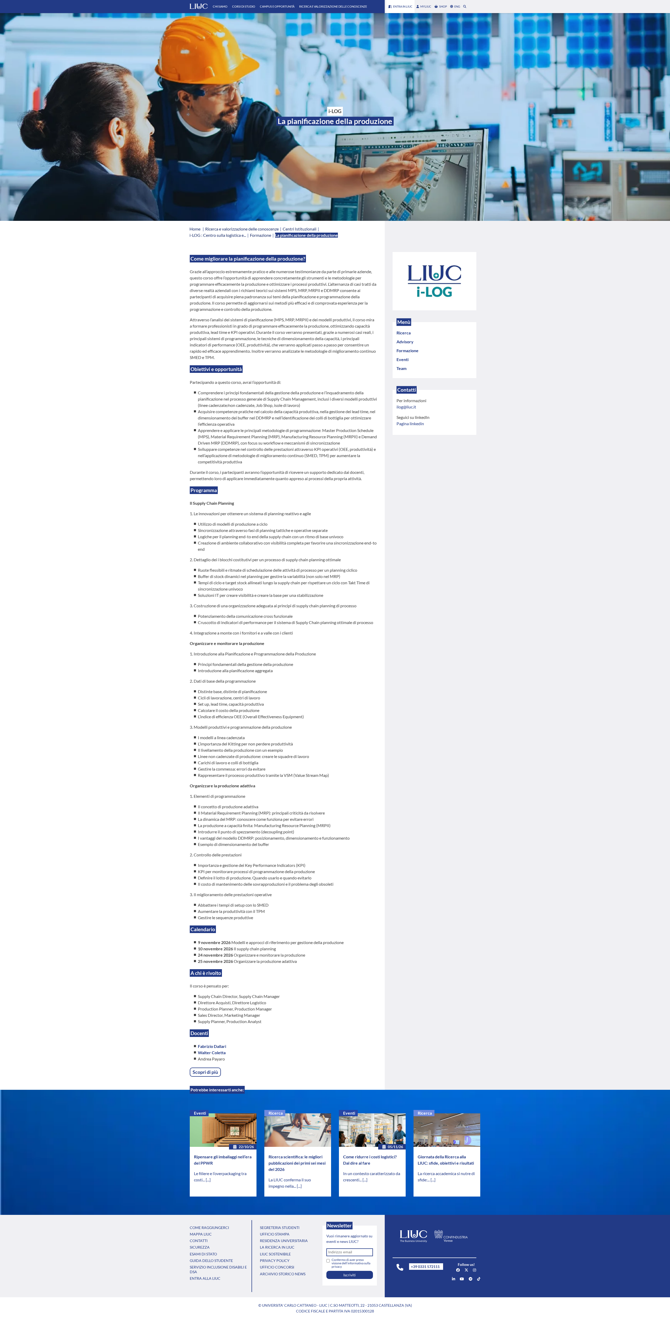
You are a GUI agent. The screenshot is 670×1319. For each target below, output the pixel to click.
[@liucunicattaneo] (478, 1279)
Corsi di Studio (243, 6)
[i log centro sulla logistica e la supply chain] (434, 280)
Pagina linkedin (410, 423)
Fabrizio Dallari (212, 1046)
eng (457, 6)
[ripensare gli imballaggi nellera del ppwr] (223, 1130)
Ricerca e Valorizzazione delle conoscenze (333, 6)
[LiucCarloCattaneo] (462, 1279)
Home (194, 228)
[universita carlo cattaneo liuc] (453, 1279)
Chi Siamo (220, 6)
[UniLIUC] (458, 1270)
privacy (337, 1266)
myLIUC (425, 6)
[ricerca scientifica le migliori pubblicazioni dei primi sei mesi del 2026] (297, 1130)
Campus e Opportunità (277, 6)
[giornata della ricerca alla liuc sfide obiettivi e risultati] (447, 1130)
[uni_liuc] (474, 1270)
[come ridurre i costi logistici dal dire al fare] (372, 1130)
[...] (208, 1179)
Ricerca (276, 1112)
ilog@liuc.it (406, 406)
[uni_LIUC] (470, 1279)
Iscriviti (349, 1275)
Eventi (200, 1112)
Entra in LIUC (402, 6)
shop (443, 6)
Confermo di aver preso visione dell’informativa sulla (351, 1263)
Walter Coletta (212, 1052)
